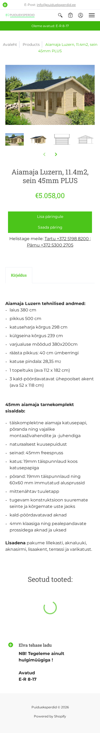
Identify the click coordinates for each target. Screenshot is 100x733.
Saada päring (50, 227)
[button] (5, 4)
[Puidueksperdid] (20, 15)
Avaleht (10, 44)
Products (31, 44)
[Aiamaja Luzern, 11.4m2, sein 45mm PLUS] (14, 139)
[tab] (18, 275)
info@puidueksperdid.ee (56, 5)
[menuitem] (60, 15)
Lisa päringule (50, 216)
